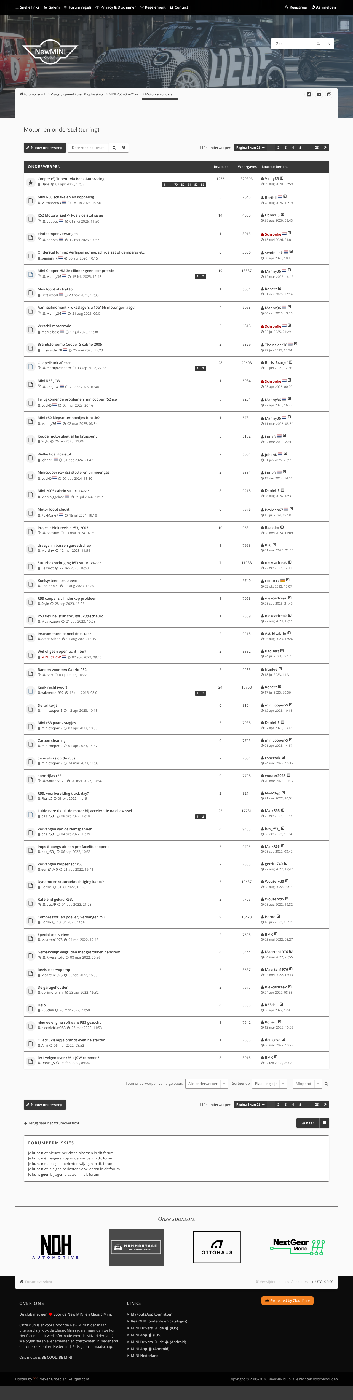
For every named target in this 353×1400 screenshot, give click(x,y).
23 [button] (317, 147)
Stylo (45, 441)
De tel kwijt (47, 705)
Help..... (44, 1005)
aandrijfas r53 (50, 776)
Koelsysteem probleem (57, 580)
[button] (325, 147)
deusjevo (272, 1039)
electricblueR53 (53, 1027)
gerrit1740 (49, 869)
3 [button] (286, 147)
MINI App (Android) (150, 1348)
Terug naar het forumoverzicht (53, 1123)
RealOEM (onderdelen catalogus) (159, 1321)
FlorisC (46, 798)
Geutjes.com (78, 1379)
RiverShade (55, 957)
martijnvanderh (58, 368)
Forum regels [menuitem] (80, 7)
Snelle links (29, 7)
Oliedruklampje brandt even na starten (71, 1040)
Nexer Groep (50, 1379)
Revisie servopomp (54, 970)
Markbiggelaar (52, 497)
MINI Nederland (145, 1355)
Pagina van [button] (248, 147)
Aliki (44, 1045)
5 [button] (300, 147)
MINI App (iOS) (146, 1334)
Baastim (52, 532)
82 (195, 185)
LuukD (46, 405)
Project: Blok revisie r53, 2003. (63, 528)
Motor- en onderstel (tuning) (61, 130)
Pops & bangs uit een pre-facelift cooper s (73, 847)
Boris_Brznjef (276, 362)
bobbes (52, 221)
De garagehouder (53, 987)
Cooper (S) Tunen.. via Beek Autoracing (71, 179)
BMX (269, 934)
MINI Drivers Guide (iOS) (154, 1328)
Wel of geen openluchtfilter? (62, 651)
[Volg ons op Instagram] (329, 94)
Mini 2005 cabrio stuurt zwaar (63, 491)
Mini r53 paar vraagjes (57, 723)
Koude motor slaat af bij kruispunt (67, 436)
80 (182, 185)
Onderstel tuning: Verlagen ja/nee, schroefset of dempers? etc (91, 252)
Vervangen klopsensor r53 (60, 864)
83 (202, 185)
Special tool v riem (53, 935)
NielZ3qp (272, 793)
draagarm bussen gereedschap (64, 545)
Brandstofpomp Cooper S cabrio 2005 (70, 344)
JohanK (46, 460)
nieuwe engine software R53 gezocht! (70, 1022)
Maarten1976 (52, 939)
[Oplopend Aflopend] (307, 1084)
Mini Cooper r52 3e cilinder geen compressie (76, 271)
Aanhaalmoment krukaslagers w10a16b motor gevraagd (86, 307)
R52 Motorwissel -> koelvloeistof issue (70, 215)
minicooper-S (51, 710)
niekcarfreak (276, 562)
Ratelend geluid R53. (55, 899)
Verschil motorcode (54, 326)
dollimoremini (52, 992)
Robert (271, 288)
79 (176, 185)
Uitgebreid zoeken (328, 44)
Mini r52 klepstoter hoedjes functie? (69, 418)
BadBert (272, 651)
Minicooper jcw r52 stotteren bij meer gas (73, 472)
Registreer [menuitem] (298, 7)
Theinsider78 (51, 350)
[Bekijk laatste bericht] (282, 178)
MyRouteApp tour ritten (151, 1314)
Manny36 (53, 276)
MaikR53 (272, 810)
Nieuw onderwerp (46, 147)
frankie (271, 669)
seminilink (49, 258)
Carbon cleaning (52, 740)
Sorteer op (241, 1083)
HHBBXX (272, 580)
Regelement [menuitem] (154, 7)
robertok (272, 757)
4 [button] (293, 147)
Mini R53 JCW (49, 381)
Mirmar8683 (51, 203)
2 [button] (278, 147)
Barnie (46, 887)
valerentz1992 (52, 692)
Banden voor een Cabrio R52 (62, 670)
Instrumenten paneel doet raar (64, 634)
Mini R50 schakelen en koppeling (66, 197)
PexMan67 (49, 515)
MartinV (47, 550)
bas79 (51, 904)
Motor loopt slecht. (54, 509)
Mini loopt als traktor (56, 289)
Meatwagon (50, 621)
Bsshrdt (47, 568)
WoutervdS (274, 881)
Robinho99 (49, 585)
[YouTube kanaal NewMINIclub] (319, 94)
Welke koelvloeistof (54, 454)
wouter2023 (55, 780)
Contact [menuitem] (181, 7)
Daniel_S (272, 214)
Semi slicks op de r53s (56, 758)
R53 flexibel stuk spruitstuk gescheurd (71, 616)
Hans (45, 184)
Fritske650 (49, 295)
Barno (46, 922)
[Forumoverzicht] (50, 52)
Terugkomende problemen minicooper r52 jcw (78, 399)
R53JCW (52, 387)
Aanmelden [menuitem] (326, 7)
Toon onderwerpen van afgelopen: (154, 1083)
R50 (268, 545)
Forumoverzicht (38, 1281)
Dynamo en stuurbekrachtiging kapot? (71, 882)
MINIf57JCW (51, 657)
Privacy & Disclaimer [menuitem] (118, 7)
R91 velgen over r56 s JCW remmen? (68, 1058)
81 (189, 185)
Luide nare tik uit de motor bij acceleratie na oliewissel (85, 811)
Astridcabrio (51, 638)
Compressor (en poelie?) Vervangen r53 (71, 917)
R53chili (47, 1010)
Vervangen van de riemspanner (65, 829)
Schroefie (273, 234)
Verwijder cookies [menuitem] (274, 1281)
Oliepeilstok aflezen (55, 363)
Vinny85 (272, 178)
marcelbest (50, 332)
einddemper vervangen (58, 234)
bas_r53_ (48, 816)
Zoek (318, 44)
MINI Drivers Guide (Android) (158, 1341)
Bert (49, 675)
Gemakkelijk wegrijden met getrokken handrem (79, 952)
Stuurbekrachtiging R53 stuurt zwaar (69, 563)
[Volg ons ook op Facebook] (308, 94)
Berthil (271, 197)
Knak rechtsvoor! (52, 687)
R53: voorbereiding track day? (63, 793)
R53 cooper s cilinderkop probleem (68, 598)
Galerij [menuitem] (53, 7)
